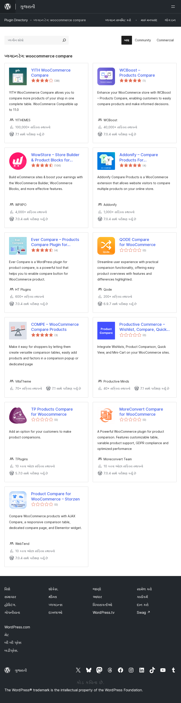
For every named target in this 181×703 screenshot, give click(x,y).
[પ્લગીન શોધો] (64, 40)
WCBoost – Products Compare (137, 73)
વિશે (7, 589)
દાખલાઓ (55, 612)
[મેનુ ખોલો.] (174, 6)
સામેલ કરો (144, 589)
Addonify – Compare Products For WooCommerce (138, 157)
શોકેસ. (53, 589)
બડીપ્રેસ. (11, 650)
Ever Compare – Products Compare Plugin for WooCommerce (55, 242)
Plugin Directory (16, 20)
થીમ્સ (53, 597)
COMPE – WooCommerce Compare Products (55, 327)
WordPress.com (17, 627)
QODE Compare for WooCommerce (137, 242)
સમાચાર (10, 597)
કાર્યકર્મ (142, 597)
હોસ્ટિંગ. (10, 605)
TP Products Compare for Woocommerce (52, 412)
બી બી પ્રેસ (12, 642)
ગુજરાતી (21, 670)
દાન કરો (143, 605)
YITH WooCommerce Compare (51, 73)
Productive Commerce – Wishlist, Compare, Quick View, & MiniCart (143, 327)
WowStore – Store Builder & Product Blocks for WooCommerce (55, 157)
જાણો (97, 589)
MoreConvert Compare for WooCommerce (141, 412)
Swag (143, 612)
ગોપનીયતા (12, 612)
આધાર (97, 597)
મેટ (6, 635)
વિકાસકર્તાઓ (102, 605)
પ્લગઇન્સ (55, 605)
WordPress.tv (104, 612)
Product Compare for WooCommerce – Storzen (55, 496)
